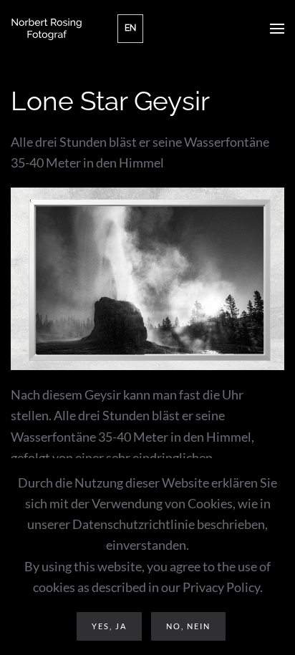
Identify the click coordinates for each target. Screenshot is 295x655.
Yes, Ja (109, 626)
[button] (277, 28)
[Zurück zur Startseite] (46, 28)
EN (130, 28)
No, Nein (188, 626)
